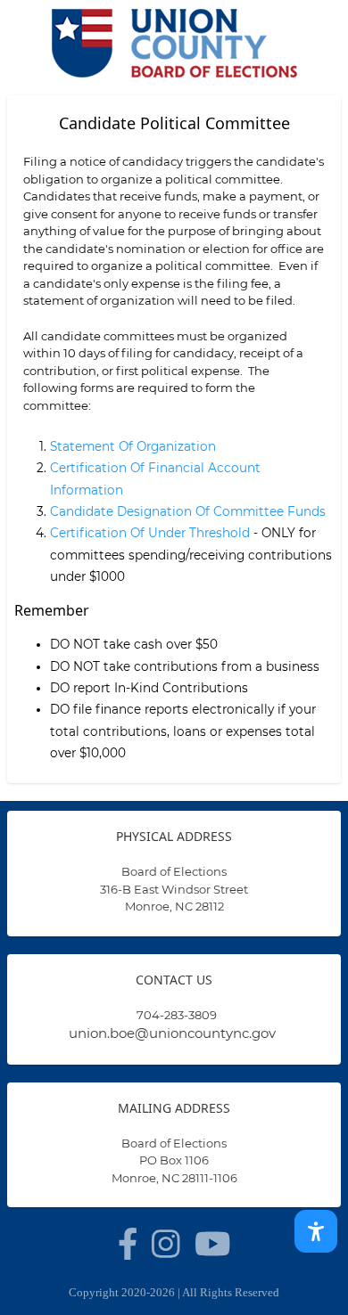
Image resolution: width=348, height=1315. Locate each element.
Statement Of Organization (133, 446)
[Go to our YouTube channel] (212, 1243)
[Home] (174, 43)
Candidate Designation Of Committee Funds (188, 511)
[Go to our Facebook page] (128, 1243)
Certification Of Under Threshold (150, 533)
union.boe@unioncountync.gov (172, 1033)
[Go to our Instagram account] (166, 1243)
